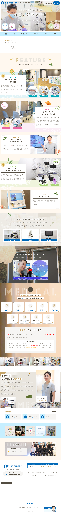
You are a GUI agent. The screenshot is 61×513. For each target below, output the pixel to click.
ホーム (6, 505)
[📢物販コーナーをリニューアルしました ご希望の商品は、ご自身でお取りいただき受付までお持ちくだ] (51, 431)
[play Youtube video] (30, 270)
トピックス (41, 507)
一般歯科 (29, 505)
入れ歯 (33, 507)
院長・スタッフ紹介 (15, 505)
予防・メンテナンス (39, 505)
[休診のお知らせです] (41, 431)
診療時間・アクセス (23, 505)
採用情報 (37, 507)
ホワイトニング (29, 507)
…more (14, 417)
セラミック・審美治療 (21, 507)
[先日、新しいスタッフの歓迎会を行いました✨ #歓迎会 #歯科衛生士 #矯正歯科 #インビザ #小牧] (20, 431)
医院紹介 (10, 505)
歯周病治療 (33, 505)
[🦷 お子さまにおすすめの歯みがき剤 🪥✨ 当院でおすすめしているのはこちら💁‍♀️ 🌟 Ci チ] (10, 431)
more (54, 411)
